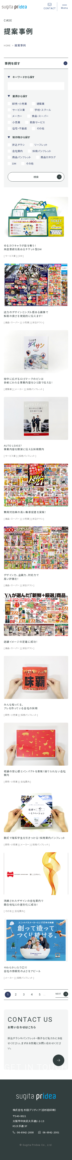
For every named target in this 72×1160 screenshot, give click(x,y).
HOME (7, 45)
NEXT (58, 994)
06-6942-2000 (25, 1132)
